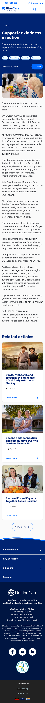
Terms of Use (22, 693)
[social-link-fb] (12, 652)
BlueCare (8, 568)
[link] (22, 372)
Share (39, 66)
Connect (8, 577)
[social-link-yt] (22, 652)
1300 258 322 (11, 3)
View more (20, 527)
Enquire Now (37, 3)
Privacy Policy (22, 688)
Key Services (10, 558)
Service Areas (11, 549)
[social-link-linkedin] (32, 652)
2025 (6, 25)
